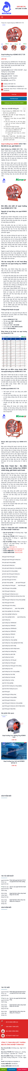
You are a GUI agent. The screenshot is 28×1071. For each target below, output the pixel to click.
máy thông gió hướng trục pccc (10, 594)
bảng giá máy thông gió (8, 556)
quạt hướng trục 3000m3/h (9, 631)
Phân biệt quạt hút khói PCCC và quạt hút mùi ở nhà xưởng (18, 880)
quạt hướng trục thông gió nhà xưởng (11, 665)
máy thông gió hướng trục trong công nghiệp (13, 599)
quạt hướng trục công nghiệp (9, 640)
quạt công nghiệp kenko (8, 617)
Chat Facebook (12, 1069)
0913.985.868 (18, 550)
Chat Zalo (14, 94)
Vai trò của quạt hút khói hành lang (18, 887)
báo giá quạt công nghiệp (9, 562)
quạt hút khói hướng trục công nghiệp (12, 685)
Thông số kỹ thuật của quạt (12, 126)
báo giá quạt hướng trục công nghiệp (11, 568)
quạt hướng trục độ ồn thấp (9, 645)
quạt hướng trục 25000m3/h (9, 628)
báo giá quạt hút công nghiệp (10, 571)
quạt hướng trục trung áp (8, 677)
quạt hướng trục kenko (8, 657)
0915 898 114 (13, 547)
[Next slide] (26, 47)
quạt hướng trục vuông (8, 680)
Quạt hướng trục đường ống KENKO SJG (14, 736)
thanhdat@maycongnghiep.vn (15, 86)
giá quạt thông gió (20, 582)
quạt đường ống (21, 617)
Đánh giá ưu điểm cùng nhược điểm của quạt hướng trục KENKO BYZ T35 (15, 129)
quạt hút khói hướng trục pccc (10, 688)
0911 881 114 (21, 6)
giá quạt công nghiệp (7, 582)
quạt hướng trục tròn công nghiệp (10, 671)
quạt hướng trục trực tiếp (8, 674)
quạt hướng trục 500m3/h (8, 634)
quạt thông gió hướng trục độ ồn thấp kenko (13, 706)
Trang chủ (3, 22)
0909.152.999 (18, 552)
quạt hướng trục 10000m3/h (9, 622)
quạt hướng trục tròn (7, 668)
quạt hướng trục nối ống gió (9, 660)
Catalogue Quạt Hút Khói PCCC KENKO (14, 103)
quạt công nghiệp (19, 608)
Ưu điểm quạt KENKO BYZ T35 (14, 131)
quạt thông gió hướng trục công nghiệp (12, 703)
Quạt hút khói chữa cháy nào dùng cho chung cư (17, 900)
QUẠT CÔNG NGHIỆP (16, 70)
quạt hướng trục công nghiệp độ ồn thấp (12, 642)
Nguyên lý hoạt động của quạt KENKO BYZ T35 (15, 119)
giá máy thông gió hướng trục (9, 576)
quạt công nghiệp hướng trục (9, 614)
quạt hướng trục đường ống (9, 651)
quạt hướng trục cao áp (8, 637)
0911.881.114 (14, 1063)
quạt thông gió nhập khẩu (9, 708)
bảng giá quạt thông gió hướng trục (11, 559)
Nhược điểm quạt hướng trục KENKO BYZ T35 (16, 133)
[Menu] (2, 17)
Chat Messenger (14, 98)
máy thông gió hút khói (8, 602)
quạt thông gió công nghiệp (9, 697)
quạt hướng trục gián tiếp (8, 654)
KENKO (12, 74)
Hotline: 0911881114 (22, 1069)
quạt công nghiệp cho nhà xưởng (10, 611)
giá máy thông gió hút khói (9, 579)
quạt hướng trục (6, 619)
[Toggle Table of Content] (23, 109)
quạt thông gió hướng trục (9, 700)
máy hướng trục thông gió (8, 585)
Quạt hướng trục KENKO (10, 144)
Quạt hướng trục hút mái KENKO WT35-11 (14, 762)
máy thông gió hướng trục (8, 591)
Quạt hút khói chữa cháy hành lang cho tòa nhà (18, 894)
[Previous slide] (2, 47)
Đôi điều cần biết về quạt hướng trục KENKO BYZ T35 (14, 115)
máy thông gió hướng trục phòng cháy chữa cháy (13, 597)
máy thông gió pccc (7, 608)
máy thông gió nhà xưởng (8, 605)
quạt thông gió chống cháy (9, 694)
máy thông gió (21, 585)
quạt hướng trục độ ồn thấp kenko (11, 648)
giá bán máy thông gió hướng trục (11, 574)
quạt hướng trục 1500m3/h (9, 625)
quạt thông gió (6, 691)
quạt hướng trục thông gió (9, 662)
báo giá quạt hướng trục (8, 565)
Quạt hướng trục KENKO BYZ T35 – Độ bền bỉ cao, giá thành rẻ (14, 112)
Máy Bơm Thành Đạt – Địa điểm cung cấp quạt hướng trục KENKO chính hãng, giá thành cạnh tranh (14, 138)
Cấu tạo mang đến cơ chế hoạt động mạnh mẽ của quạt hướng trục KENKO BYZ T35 (15, 123)
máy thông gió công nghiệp (9, 588)
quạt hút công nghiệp (7, 683)
